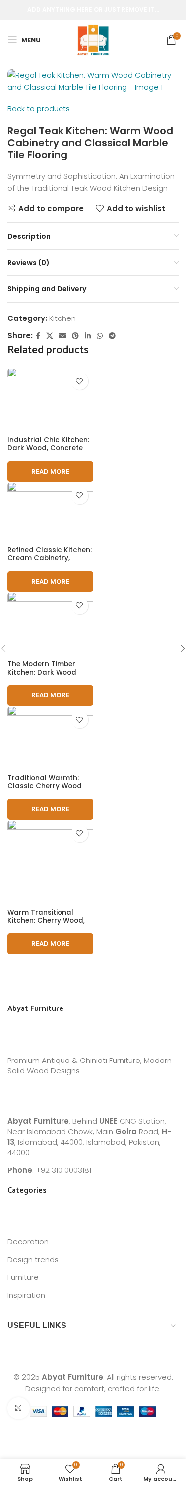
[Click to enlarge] (18, 1408)
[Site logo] (93, 39)
